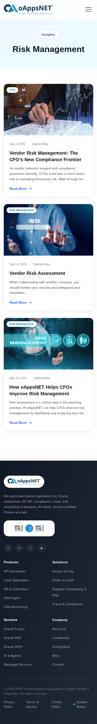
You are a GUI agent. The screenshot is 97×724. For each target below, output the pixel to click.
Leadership (60, 638)
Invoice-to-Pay (63, 571)
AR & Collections (16, 589)
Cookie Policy (57, 704)
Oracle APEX (13, 647)
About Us (59, 629)
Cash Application (16, 580)
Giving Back (61, 647)
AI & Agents (12, 655)
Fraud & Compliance (67, 604)
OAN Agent (12, 598)
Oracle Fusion (14, 629)
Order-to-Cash (63, 580)
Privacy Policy (9, 704)
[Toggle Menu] (88, 9)
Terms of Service (32, 704)
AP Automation (15, 571)
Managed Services (18, 664)
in (19, 548)
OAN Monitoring (16, 607)
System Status (81, 704)
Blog (55, 655)
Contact (58, 664)
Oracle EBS (12, 638)
